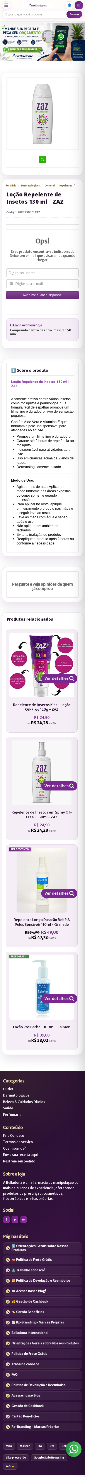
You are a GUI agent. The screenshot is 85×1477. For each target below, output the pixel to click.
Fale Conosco (13, 1136)
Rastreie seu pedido (19, 1161)
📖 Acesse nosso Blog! (29, 1291)
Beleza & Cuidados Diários (24, 1102)
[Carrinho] (79, 5)
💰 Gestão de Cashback (30, 1301)
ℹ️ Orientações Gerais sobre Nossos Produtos (40, 1248)
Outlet (8, 1089)
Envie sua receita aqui (20, 1155)
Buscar (74, 14)
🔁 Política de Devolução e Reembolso (41, 1281)
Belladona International (30, 1333)
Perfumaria (12, 1115)
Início (13, 185)
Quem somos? (14, 1148)
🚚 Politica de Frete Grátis (32, 1260)
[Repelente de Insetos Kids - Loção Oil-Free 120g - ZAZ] (41, 681)
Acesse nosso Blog (26, 1395)
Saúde (8, 1108)
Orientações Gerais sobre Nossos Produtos (45, 1343)
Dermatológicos (30, 185)
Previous (5, 42)
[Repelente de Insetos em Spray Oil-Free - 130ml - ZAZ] (41, 788)
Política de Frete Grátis (29, 1354)
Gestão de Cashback (28, 1406)
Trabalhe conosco (25, 1364)
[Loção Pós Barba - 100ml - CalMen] (41, 1001)
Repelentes (66, 185)
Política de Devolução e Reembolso (39, 1385)
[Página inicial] (37, 5)
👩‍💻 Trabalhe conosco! (28, 1270)
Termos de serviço (18, 1142)
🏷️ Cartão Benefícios (28, 1312)
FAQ (15, 1375)
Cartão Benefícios (26, 1416)
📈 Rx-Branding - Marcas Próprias (38, 1322)
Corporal (50, 185)
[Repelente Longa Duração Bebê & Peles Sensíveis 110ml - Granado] (41, 896)
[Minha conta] (69, 5)
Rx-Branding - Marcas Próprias (36, 1427)
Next (79, 40)
